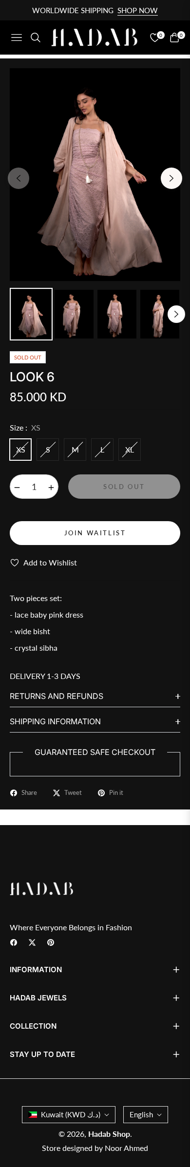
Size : (25, 427)
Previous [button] (18, 178)
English (141, 1114)
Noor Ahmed (126, 1147)
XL (129, 449)
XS (20, 449)
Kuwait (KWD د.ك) (70, 1114)
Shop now (137, 10)
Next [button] (171, 178)
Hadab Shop (109, 1133)
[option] (95, 174)
